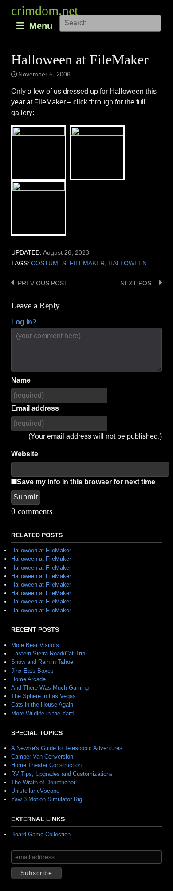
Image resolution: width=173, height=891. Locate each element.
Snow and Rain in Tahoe (42, 662)
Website (24, 454)
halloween (127, 263)
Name (21, 380)
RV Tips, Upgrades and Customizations (62, 774)
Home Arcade (28, 679)
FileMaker (87, 263)
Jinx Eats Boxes (32, 670)
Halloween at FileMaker (41, 550)
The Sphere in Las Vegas (43, 696)
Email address (35, 408)
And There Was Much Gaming (50, 687)
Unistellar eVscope (35, 790)
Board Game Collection (41, 834)
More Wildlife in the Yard (42, 713)
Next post (137, 283)
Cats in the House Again (42, 704)
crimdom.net (44, 10)
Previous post (43, 283)
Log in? (24, 322)
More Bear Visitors (35, 645)
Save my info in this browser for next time (86, 482)
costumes (48, 263)
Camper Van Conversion (42, 756)
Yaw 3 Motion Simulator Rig (46, 799)
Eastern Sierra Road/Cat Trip (48, 653)
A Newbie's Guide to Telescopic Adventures (66, 748)
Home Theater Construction (46, 765)
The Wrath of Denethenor (43, 782)
